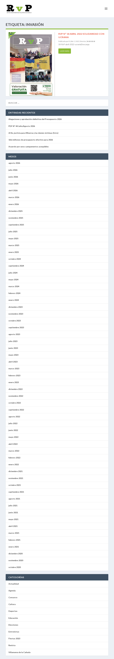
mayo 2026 (13, 183)
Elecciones (13, 625)
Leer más (64, 51)
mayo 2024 (13, 279)
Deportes (12, 611)
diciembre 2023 (15, 307)
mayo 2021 (13, 519)
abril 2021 (13, 526)
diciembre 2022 (15, 389)
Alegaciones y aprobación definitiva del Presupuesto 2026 (35, 119)
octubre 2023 (14, 320)
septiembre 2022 (16, 410)
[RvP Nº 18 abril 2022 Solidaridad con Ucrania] (32, 64)
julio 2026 (12, 170)
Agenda (12, 590)
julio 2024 (12, 273)
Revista (83, 41)
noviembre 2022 (15, 396)
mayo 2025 (13, 238)
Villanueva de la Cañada (19, 652)
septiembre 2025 (16, 224)
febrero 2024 (14, 293)
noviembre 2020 (15, 560)
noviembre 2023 (15, 314)
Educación (13, 618)
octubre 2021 (14, 485)
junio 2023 (13, 348)
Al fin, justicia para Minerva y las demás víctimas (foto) (33, 133)
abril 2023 (13, 361)
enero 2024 (13, 300)
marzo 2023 (13, 368)
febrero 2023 (14, 375)
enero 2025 (13, 252)
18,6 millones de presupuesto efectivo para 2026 (30, 140)
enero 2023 (13, 382)
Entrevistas (13, 631)
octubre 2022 (14, 403)
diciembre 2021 (15, 471)
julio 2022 (12, 423)
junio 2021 (13, 512)
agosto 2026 (14, 163)
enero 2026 (13, 204)
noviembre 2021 (15, 478)
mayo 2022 (13, 437)
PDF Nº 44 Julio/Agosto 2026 (21, 126)
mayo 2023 (13, 355)
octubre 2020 (14, 567)
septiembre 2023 (16, 327)
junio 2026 (13, 177)
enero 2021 (13, 547)
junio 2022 (13, 430)
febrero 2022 (14, 457)
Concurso (12, 597)
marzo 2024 (13, 286)
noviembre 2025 (15, 218)
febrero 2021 (14, 540)
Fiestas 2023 (14, 638)
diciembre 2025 (15, 211)
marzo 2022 (13, 451)
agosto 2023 (14, 334)
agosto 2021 (14, 498)
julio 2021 (12, 505)
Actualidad (13, 584)
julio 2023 (12, 341)
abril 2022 (13, 444)
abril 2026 (13, 190)
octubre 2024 (14, 259)
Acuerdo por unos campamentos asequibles (28, 146)
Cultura (12, 604)
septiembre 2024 (16, 266)
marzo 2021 (13, 533)
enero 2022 (13, 464)
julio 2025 (12, 231)
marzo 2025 (13, 245)
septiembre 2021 (16, 492)
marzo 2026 (13, 197)
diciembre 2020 (15, 553)
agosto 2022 (14, 416)
